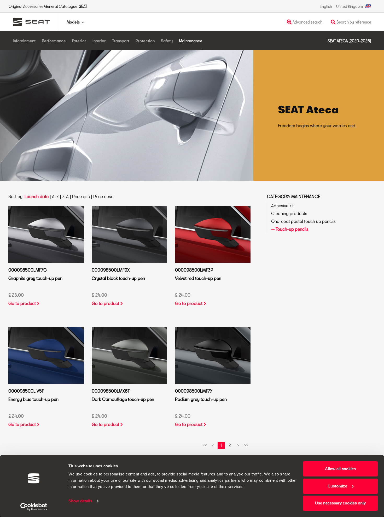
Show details (80, 501)
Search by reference (353, 22)
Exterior (79, 41)
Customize (337, 486)
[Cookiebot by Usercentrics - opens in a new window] (34, 507)
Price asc (81, 196)
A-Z (55, 196)
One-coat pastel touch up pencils (303, 221)
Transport (120, 41)
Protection (145, 41)
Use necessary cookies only (340, 503)
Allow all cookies (340, 469)
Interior (99, 41)
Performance (54, 41)
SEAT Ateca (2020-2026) (349, 41)
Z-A (65, 196)
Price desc (103, 196)
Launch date (37, 196)
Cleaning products (289, 213)
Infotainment (24, 41)
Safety (167, 41)
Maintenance (190, 41)
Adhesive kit (282, 205)
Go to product (22, 303)
